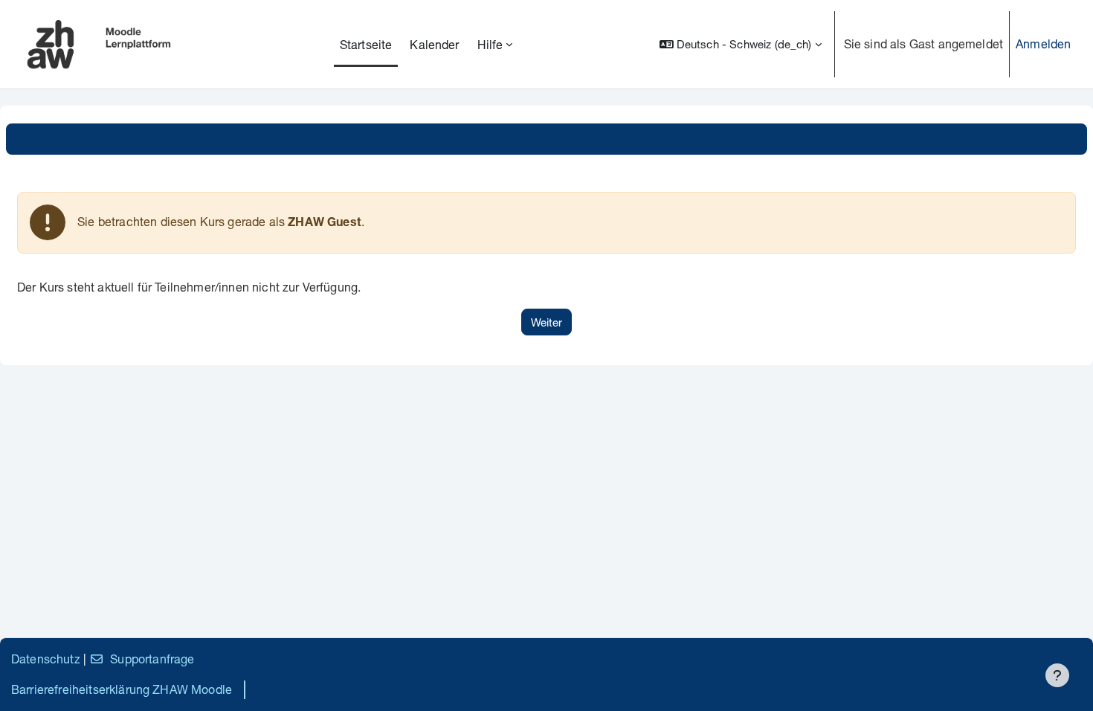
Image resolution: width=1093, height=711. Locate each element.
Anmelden (1043, 43)
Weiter (546, 322)
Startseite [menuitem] (366, 44)
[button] (740, 44)
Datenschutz (45, 659)
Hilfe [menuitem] (490, 44)
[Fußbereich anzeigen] (1057, 675)
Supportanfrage (152, 659)
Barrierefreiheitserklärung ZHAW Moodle (121, 689)
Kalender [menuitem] (434, 44)
